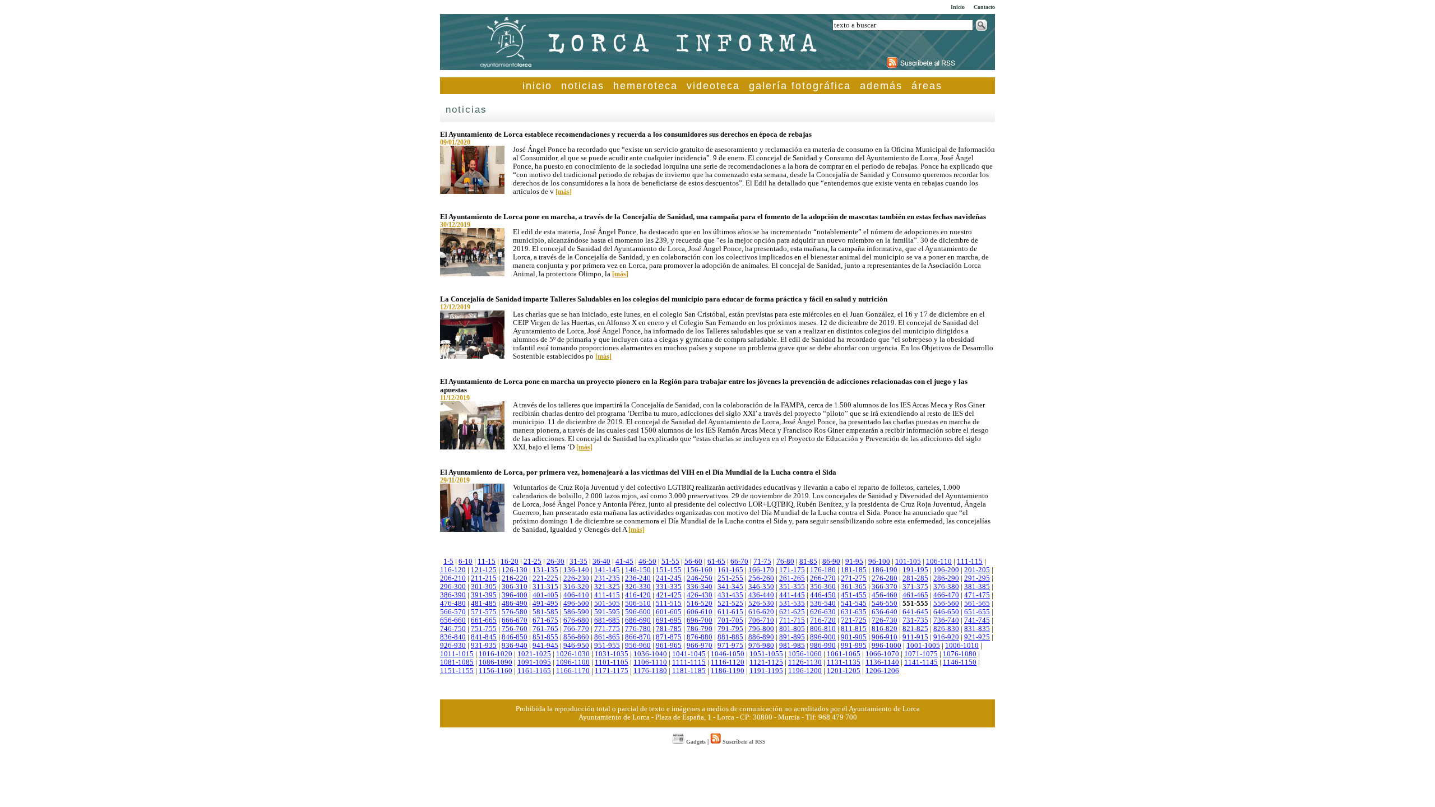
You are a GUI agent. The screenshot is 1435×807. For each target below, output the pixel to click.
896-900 (823, 637)
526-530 (761, 603)
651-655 (977, 612)
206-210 (453, 578)
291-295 (977, 578)
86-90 (831, 561)
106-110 (939, 561)
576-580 (514, 612)
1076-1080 (959, 654)
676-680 (576, 620)
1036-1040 (650, 654)
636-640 (884, 612)
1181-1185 (689, 671)
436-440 (761, 595)
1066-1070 (882, 654)
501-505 (607, 603)
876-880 (699, 637)
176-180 (823, 570)
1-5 (448, 561)
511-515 (669, 603)
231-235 (607, 578)
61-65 (716, 561)
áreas (926, 85)
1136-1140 (882, 662)
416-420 (638, 595)
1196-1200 (805, 671)
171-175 (792, 570)
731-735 (915, 620)
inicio (537, 85)
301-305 (484, 587)
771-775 (607, 629)
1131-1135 (843, 662)
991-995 (854, 646)
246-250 (699, 578)
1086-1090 (495, 662)
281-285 (915, 578)
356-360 (823, 587)
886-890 (761, 637)
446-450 (823, 595)
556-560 (946, 603)
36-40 (601, 561)
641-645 (915, 612)
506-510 (638, 603)
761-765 (545, 629)
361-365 (854, 587)
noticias (582, 85)
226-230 (576, 578)
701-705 (730, 620)
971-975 (730, 646)
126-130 (514, 570)
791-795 (730, 629)
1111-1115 (689, 662)
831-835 (977, 629)
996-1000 (886, 646)
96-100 (879, 561)
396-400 (514, 595)
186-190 (884, 570)
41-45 (624, 561)
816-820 (884, 629)
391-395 (484, 595)
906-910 (884, 637)
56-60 (693, 561)
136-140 (576, 570)
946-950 (576, 646)
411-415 (607, 595)
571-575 (484, 612)
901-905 (854, 637)
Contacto (984, 7)
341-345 (730, 587)
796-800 (761, 629)
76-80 (785, 561)
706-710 (761, 620)
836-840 (453, 637)
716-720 (823, 620)
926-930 (453, 646)
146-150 (638, 570)
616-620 (761, 612)
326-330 (638, 587)
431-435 (730, 595)
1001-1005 (923, 646)
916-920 (946, 637)
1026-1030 (573, 654)
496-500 (576, 603)
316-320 (576, 587)
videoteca (713, 85)
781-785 (669, 629)
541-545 (854, 603)
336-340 (699, 587)
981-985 (792, 646)
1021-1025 (534, 654)
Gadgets (695, 742)
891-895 (792, 637)
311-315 (545, 587)
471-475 (977, 595)
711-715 (792, 620)
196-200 (946, 570)
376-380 (946, 587)
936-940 (514, 646)
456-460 (884, 595)
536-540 (823, 603)
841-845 (484, 637)
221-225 (545, 578)
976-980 (761, 646)
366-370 (884, 587)
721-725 (854, 620)
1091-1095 (534, 662)
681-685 (607, 620)
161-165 (730, 570)
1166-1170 (573, 671)
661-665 (484, 620)
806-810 (823, 629)
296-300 (453, 587)
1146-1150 (959, 662)
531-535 (792, 603)
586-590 (576, 612)
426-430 (699, 595)
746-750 (453, 629)
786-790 (699, 629)
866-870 (638, 637)
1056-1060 (805, 654)
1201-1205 (843, 671)
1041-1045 (689, 654)
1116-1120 (727, 662)
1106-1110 (650, 662)
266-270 (823, 578)
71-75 (762, 561)
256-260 (761, 578)
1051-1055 (766, 654)
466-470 (946, 595)
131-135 (545, 570)
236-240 (638, 578)
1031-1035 (611, 654)
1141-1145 (921, 662)
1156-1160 (495, 671)
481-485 (484, 603)
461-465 (915, 595)
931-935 (484, 646)
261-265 (792, 578)
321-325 (607, 587)
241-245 (669, 578)
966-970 (699, 646)
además (881, 85)
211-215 (484, 578)
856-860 (576, 637)
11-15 (487, 561)
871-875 (669, 637)
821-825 (915, 629)
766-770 (576, 629)
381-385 (977, 587)
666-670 (514, 620)
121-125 (484, 570)
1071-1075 (921, 654)
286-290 (946, 578)
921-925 (977, 637)
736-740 (946, 620)
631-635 (854, 612)
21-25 (532, 561)
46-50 (647, 561)
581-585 (545, 612)
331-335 (669, 587)
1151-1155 (457, 671)
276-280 (884, 578)
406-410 (576, 595)
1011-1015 (457, 654)
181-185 (854, 570)
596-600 (638, 612)
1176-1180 (650, 671)
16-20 (510, 561)
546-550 (884, 603)
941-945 (545, 646)
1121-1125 (766, 662)
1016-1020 (495, 654)
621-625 (792, 612)
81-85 (808, 561)
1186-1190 (727, 671)
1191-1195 (766, 671)
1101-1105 (611, 662)
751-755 (484, 629)
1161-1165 (534, 671)
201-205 (977, 570)
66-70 (739, 561)
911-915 (915, 637)
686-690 (638, 620)
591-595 (607, 612)
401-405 (545, 595)
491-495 (545, 603)
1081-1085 (457, 662)
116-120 (453, 570)
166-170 (761, 570)
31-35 (578, 561)
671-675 (545, 620)
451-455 (854, 595)
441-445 (792, 595)
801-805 (792, 629)
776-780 (638, 629)
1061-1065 (843, 654)
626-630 (823, 612)
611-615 (730, 612)
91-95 (854, 561)
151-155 (669, 570)
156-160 (699, 570)
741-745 (977, 620)
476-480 (453, 603)
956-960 (638, 646)
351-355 (792, 587)
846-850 (514, 637)
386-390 (453, 595)
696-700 (699, 620)
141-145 (607, 570)
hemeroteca (645, 85)
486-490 (514, 603)
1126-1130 (805, 662)
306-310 (514, 587)
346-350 (761, 587)
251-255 (730, 578)
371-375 (915, 587)
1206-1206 (882, 671)
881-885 (730, 637)
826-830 (946, 629)
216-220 (514, 578)
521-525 (730, 603)
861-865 (607, 637)
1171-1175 (611, 671)
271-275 (854, 578)
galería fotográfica (800, 85)
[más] (564, 191)
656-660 (453, 620)
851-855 (545, 637)
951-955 (607, 646)
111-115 (970, 561)
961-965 (669, 646)
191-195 (915, 570)
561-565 (977, 603)
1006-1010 (962, 646)
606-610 (699, 612)
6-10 (466, 561)
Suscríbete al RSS (743, 742)
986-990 (823, 646)
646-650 (946, 612)
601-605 (669, 612)
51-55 (670, 561)
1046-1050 (727, 654)
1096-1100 (573, 662)
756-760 (514, 629)
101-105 (908, 561)
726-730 (884, 620)
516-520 (699, 603)
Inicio (958, 7)
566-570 (453, 612)
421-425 (669, 595)
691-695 (669, 620)
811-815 (854, 629)
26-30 (555, 561)
